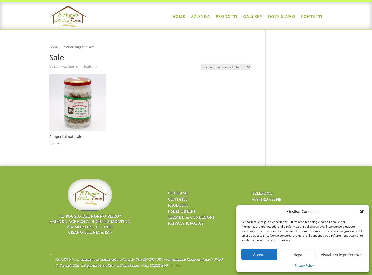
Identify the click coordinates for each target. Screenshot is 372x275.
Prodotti (227, 16)
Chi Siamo (178, 193)
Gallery (252, 16)
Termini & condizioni (191, 217)
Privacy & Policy (186, 223)
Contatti (312, 16)
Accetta (259, 254)
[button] (361, 211)
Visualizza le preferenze (341, 254)
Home (178, 16)
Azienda (200, 16)
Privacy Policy (304, 265)
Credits (175, 265)
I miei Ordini (181, 211)
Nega (297, 254)
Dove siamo (281, 16)
